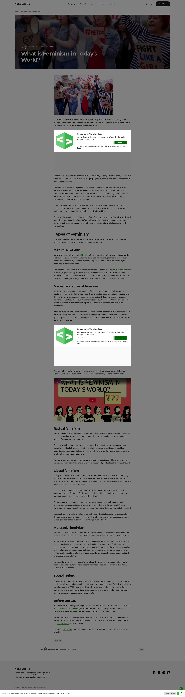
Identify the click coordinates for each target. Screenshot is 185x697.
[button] (147, 4)
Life (141, 649)
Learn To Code (63, 623)
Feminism (58, 640)
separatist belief (80, 255)
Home (16, 11)
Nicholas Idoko (22, 4)
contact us (67, 629)
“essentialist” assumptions (120, 269)
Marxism (57, 291)
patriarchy (121, 451)
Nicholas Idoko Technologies (70, 608)
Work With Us (163, 4)
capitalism (78, 217)
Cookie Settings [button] (170, 693)
